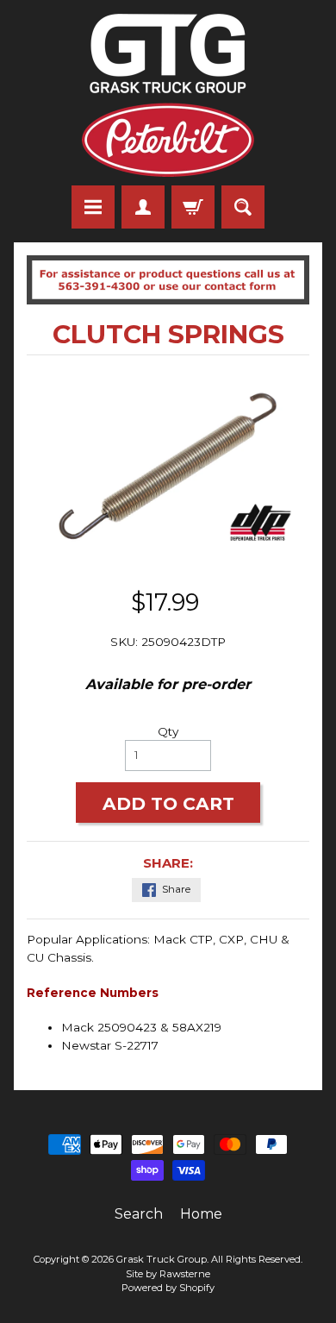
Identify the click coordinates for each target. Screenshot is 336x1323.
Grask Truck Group (161, 1259)
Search (139, 1214)
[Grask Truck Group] (168, 95)
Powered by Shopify (168, 1288)
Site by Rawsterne (168, 1274)
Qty (168, 731)
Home (201, 1214)
